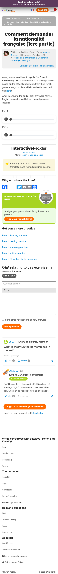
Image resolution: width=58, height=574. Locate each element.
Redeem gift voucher (12, 502)
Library (17, 18)
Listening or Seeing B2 (21, 60)
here (8, 90)
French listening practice (14, 235)
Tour (4, 447)
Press (4, 526)
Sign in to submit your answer (25, 406)
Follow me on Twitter (14, 562)
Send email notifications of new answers (25, 319)
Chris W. (14, 371)
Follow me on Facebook (15, 556)
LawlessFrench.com (11, 549)
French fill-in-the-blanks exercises (19, 259)
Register (6, 477)
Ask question (11, 326)
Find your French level (19, 219)
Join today (38, 413)
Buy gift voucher (9, 496)
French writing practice (13, 253)
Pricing (5, 466)
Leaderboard (8, 453)
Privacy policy (9, 572)
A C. (11, 341)
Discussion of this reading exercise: (37, 66)
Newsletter (7, 490)
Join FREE (42, 10)
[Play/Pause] (6, 119)
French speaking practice (15, 247)
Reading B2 (18, 58)
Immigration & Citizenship (36, 58)
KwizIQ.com (7, 543)
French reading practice (32, 155)
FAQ (4, 513)
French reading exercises (34, 18)
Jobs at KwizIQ (9, 519)
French (7, 18)
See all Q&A (9, 275)
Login (4, 483)
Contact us (7, 532)
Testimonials (8, 460)
